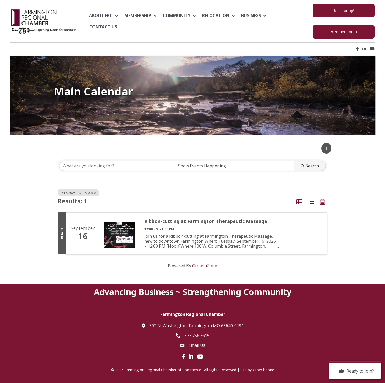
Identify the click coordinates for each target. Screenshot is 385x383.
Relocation (215, 15)
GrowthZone (204, 266)
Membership (137, 15)
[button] (326, 148)
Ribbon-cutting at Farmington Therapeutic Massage (205, 221)
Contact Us (103, 27)
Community (176, 15)
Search (312, 166)
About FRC (101, 15)
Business (251, 15)
